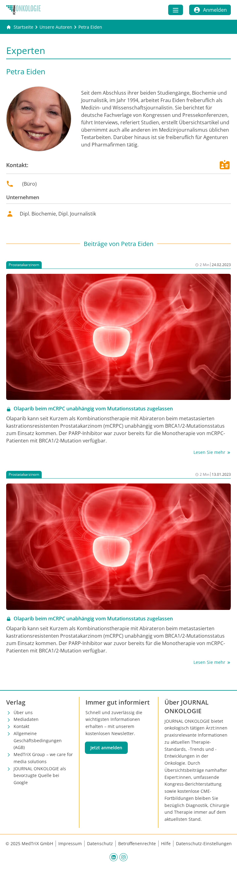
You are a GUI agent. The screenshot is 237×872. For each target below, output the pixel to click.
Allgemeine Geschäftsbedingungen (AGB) (38, 740)
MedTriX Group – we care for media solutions (43, 757)
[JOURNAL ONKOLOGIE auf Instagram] (123, 857)
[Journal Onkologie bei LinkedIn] (113, 857)
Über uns (23, 712)
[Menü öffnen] (175, 10)
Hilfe (166, 843)
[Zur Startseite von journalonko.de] (23, 9)
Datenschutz (100, 843)
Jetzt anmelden (106, 748)
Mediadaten (26, 719)
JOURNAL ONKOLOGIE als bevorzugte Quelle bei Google (40, 776)
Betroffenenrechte (137, 843)
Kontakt (21, 726)
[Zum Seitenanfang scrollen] (225, 860)
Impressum (70, 843)
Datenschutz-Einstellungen (204, 843)
